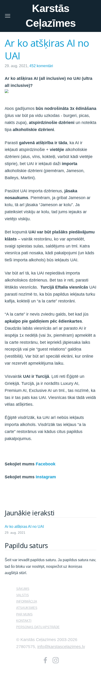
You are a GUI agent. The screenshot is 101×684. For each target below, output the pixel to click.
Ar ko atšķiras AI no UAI (24, 527)
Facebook (45, 464)
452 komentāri (41, 66)
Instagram (46, 477)
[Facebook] (45, 660)
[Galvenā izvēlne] (7, 15)
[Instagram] (55, 660)
